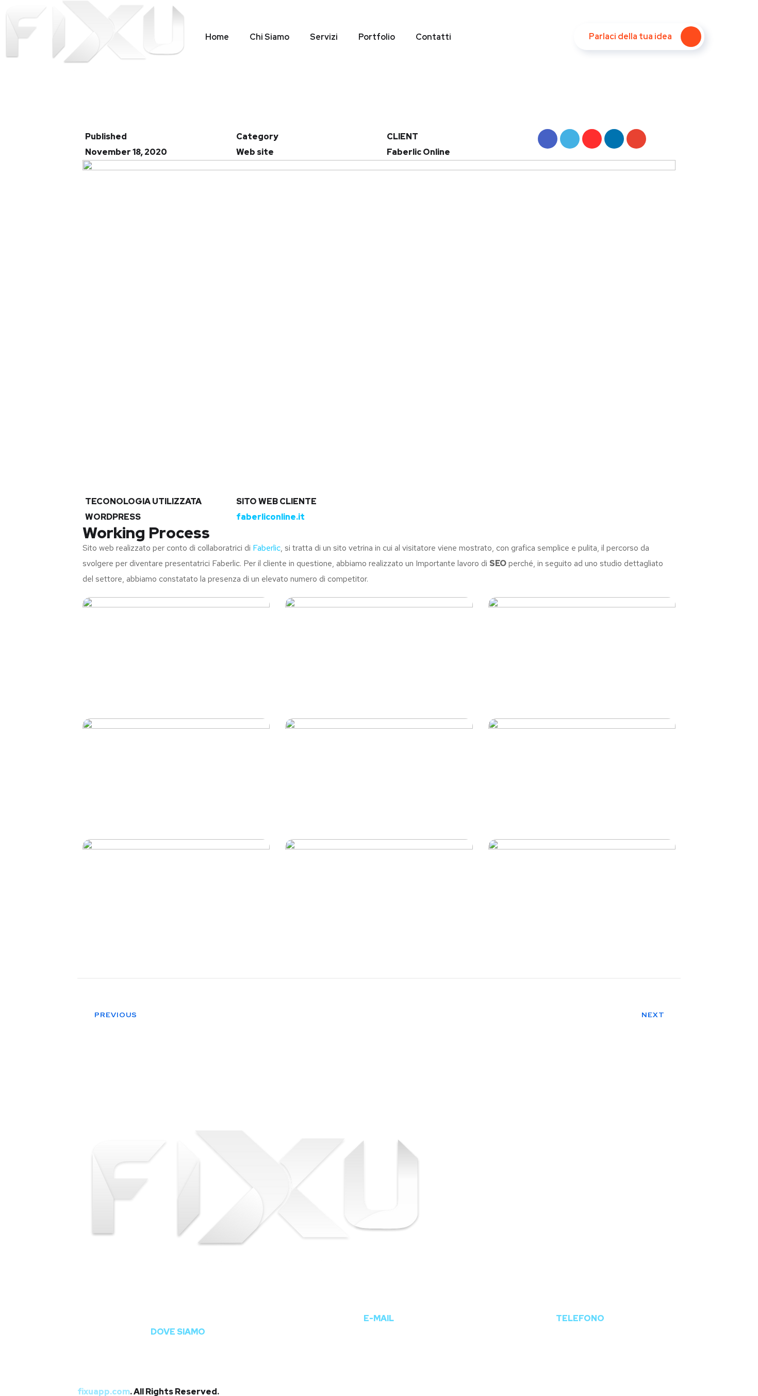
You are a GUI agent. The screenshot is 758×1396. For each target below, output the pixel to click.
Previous (115, 1014)
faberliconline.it (270, 516)
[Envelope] (543, 1353)
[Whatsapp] (392, 1353)
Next (653, 1014)
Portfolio (376, 36)
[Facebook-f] (90, 1353)
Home (217, 36)
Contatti (433, 36)
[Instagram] (241, 1353)
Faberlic (267, 547)
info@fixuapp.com (379, 1299)
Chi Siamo (269, 36)
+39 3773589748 (579, 1299)
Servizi (324, 36)
